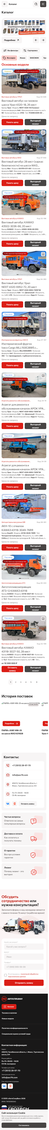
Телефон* (7, 962)
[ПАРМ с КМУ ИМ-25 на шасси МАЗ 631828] (21, 719)
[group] (24, 27)
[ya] (14, 803)
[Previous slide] (36, 40)
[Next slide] (43, 40)
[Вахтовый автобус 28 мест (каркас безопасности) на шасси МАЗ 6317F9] (24, 157)
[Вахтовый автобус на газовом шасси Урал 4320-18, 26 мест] (24, 97)
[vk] (7, 803)
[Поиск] (36, 4)
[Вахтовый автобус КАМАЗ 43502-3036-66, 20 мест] (24, 218)
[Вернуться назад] (5, 4)
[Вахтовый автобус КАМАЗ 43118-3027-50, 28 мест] (24, 643)
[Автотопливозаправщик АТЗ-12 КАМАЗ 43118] (24, 583)
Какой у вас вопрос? (11, 942)
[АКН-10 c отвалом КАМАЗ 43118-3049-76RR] (24, 522)
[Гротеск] (15, 1108)
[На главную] (24, 998)
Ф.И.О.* (6, 952)
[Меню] (43, 4)
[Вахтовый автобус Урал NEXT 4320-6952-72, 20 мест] (24, 279)
